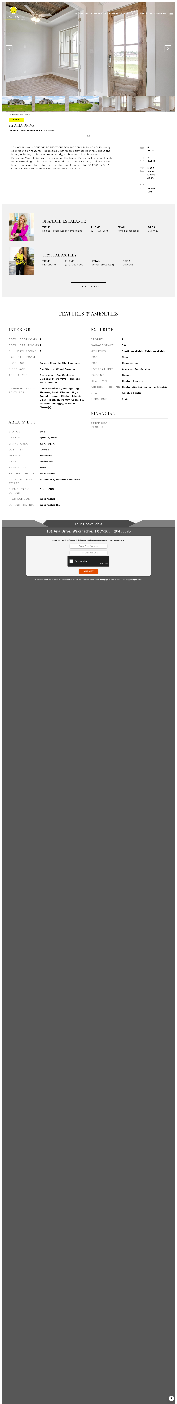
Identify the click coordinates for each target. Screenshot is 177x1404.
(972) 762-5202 (74, 264)
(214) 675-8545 (100, 231)
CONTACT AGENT (88, 286)
